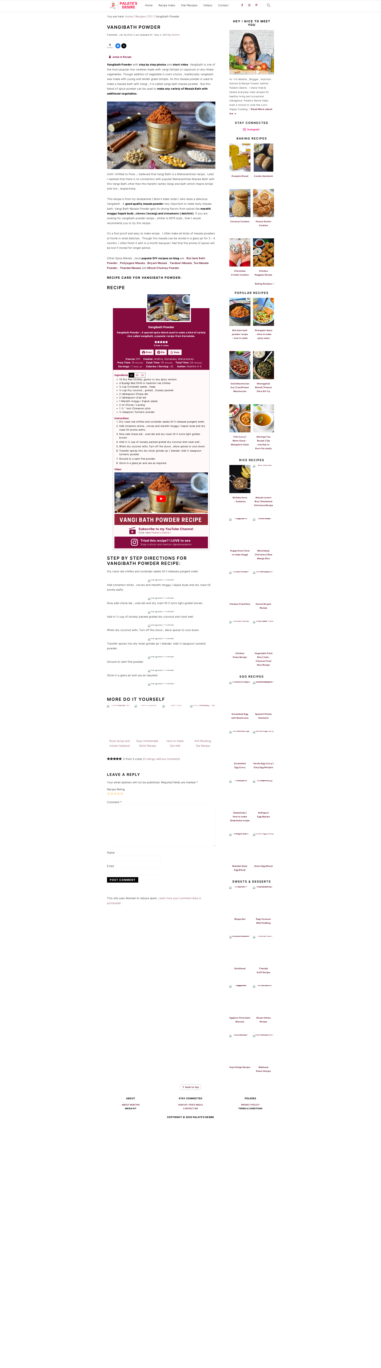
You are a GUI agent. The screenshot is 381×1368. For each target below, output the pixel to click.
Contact (223, 5)
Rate (176, 352)
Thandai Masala (130, 267)
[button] (155, 341)
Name (111, 852)
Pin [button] (162, 352)
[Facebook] (117, 45)
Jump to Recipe (121, 56)
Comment (114, 802)
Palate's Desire (160, 532)
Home (149, 5)
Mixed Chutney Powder (163, 267)
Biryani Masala (157, 263)
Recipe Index (167, 5)
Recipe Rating (116, 789)
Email (110, 866)
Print (148, 352)
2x (137, 375)
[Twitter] (123, 45)
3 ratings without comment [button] (161, 759)
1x (131, 375)
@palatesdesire (182, 544)
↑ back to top (190, 1087)
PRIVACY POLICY (250, 1104)
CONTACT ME (190, 1108)
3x (142, 375)
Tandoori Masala (181, 263)
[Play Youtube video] (161, 498)
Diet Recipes (189, 5)
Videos (207, 5)
